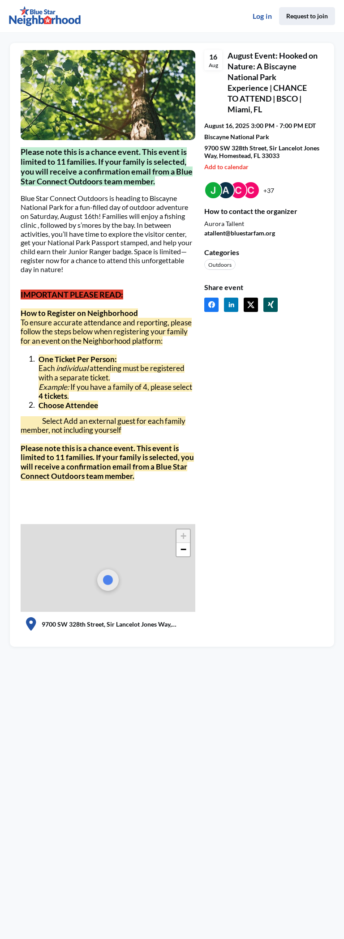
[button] (183, 536)
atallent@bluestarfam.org (239, 233)
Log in (262, 16)
